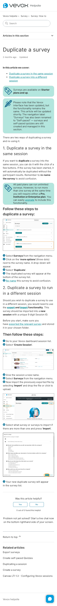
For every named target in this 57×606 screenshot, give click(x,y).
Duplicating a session (15, 564)
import (24, 307)
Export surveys (11, 552)
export (11, 307)
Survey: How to (38, 16)
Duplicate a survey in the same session (31, 73)
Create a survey (12, 569)
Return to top (10, 536)
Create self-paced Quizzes (18, 558)
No (36, 504)
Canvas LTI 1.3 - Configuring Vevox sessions (28, 575)
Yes (20, 504)
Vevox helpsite (10, 16)
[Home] (22, 6)
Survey (24, 16)
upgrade (29, 199)
